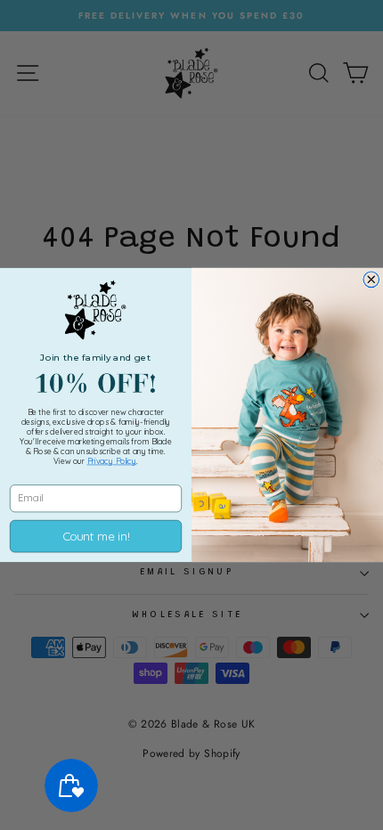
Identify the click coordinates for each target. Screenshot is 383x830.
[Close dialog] (371, 280)
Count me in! (95, 536)
